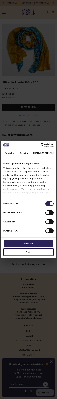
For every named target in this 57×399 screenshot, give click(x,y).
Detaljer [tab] (24, 153)
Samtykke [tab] (10, 153)
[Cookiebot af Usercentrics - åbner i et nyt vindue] (41, 145)
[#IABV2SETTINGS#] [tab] (44, 153)
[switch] (49, 212)
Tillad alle (28, 243)
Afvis (28, 252)
